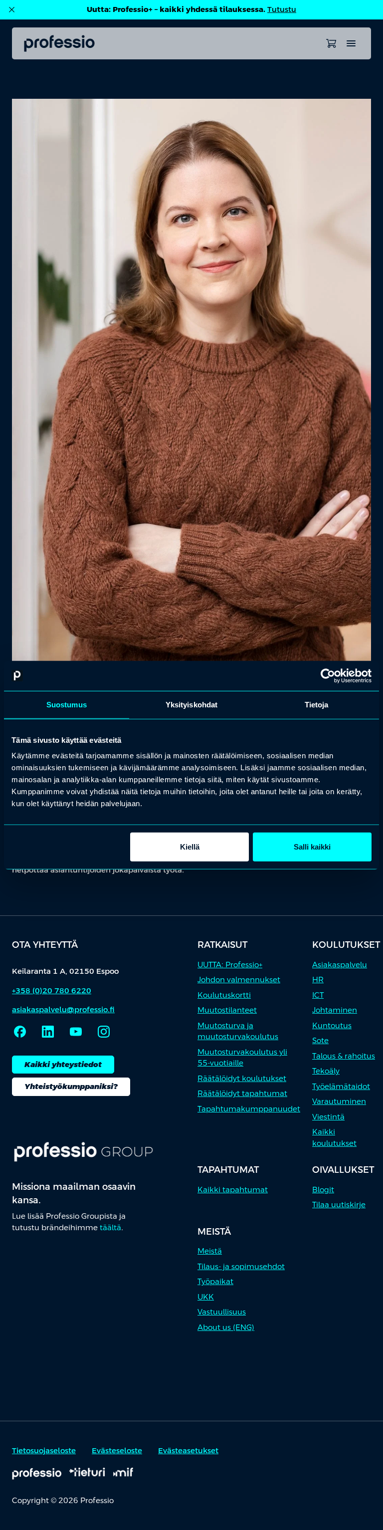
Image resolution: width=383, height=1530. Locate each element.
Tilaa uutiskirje (339, 1204)
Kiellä (189, 847)
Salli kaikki (312, 847)
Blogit (323, 1189)
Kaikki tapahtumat (232, 1189)
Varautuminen (339, 1101)
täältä (110, 1227)
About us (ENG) (225, 1327)
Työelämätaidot (341, 1086)
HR (318, 979)
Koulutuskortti (224, 995)
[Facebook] (20, 1032)
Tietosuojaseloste (44, 1450)
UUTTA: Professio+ (229, 964)
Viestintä (328, 1116)
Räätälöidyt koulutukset (241, 1078)
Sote (320, 1040)
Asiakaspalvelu (339, 964)
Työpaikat (215, 1281)
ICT (318, 995)
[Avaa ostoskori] (331, 43)
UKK (205, 1297)
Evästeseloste (117, 1450)
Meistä (209, 1251)
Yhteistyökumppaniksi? (71, 1086)
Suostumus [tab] (66, 704)
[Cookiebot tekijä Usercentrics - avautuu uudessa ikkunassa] (328, 675)
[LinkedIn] (48, 1032)
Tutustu (281, 9)
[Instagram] (104, 1032)
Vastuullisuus (221, 1312)
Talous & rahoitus (343, 1056)
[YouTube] (76, 1032)
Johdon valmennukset (238, 979)
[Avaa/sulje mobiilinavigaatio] (351, 43)
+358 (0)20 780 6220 (51, 990)
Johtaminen (334, 1010)
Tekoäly (326, 1071)
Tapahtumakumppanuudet (248, 1108)
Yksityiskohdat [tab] (191, 704)
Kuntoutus (332, 1025)
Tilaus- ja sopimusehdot (241, 1266)
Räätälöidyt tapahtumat (242, 1093)
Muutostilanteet (227, 1010)
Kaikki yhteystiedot (63, 1064)
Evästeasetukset (188, 1450)
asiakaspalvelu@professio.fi (63, 1009)
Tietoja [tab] (317, 704)
